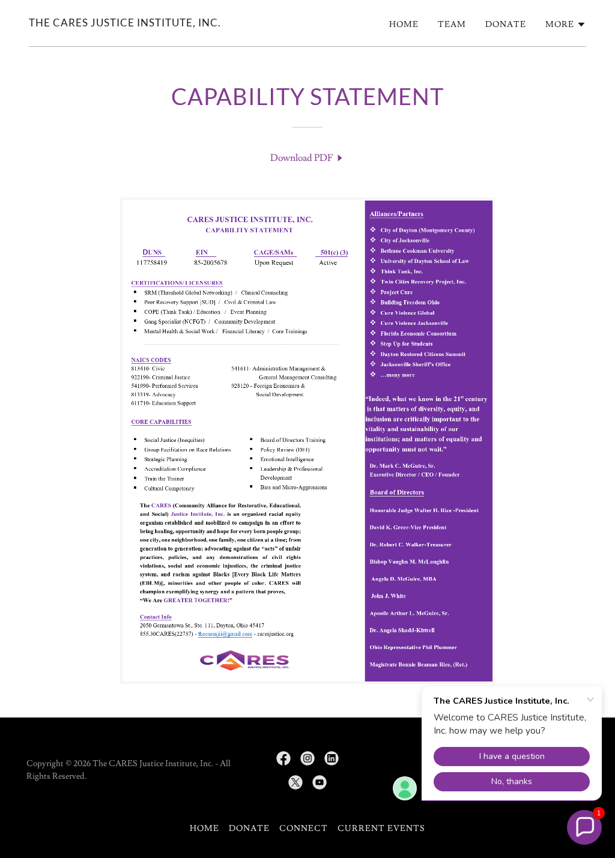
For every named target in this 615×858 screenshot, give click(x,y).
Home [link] (404, 24)
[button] (565, 24)
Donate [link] (505, 24)
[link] (125, 23)
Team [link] (452, 24)
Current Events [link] (381, 828)
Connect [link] (303, 828)
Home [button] (204, 828)
